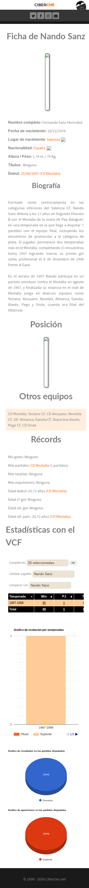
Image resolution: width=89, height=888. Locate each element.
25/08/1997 (30, 173)
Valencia (53, 139)
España (39, 148)
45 (44, 603)
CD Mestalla (50, 173)
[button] (73, 562)
